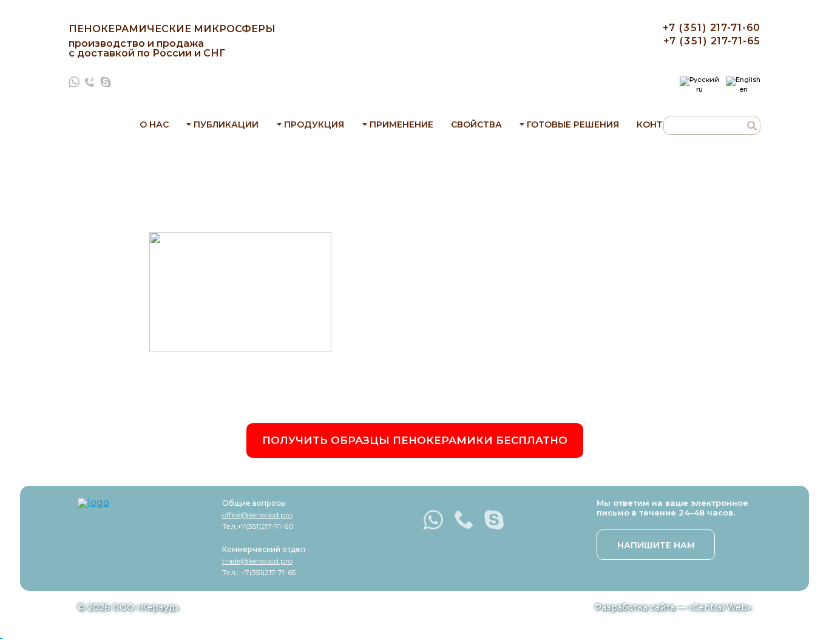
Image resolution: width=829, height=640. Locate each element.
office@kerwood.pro (257, 514)
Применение (401, 124)
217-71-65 (711, 41)
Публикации (226, 124)
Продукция (314, 124)
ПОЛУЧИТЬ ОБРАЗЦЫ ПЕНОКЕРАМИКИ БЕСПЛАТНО (414, 440)
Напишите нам (656, 545)
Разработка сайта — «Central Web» (673, 607)
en (743, 89)
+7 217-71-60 (711, 27)
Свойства (476, 124)
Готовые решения (573, 124)
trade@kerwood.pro (257, 560)
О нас (154, 124)
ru (699, 89)
